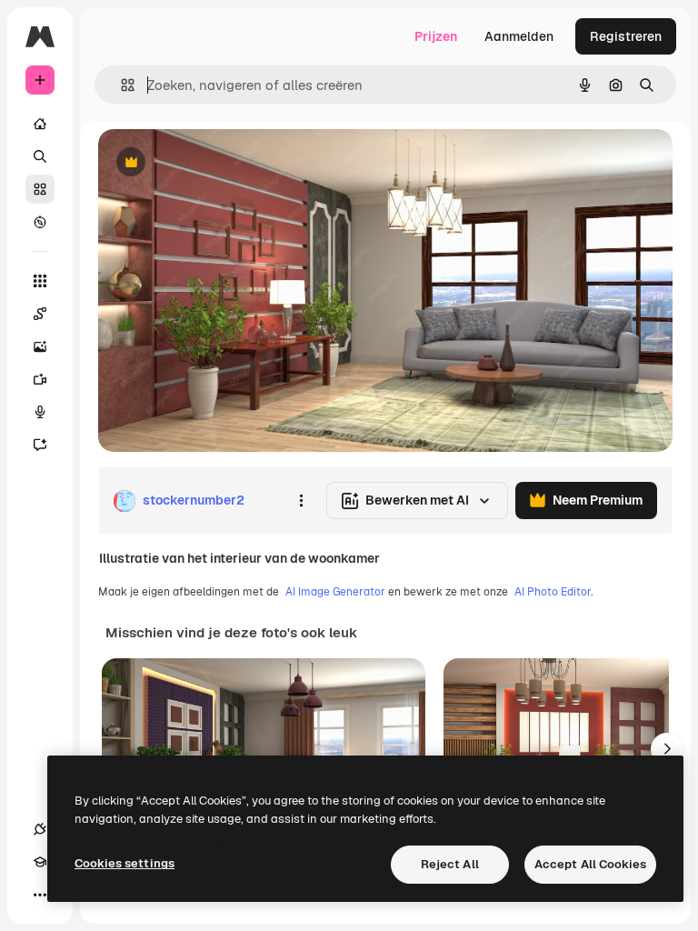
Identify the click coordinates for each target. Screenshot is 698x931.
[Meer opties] (301, 501)
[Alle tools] (40, 280)
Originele (217, 163)
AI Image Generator (335, 592)
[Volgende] (667, 749)
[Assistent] (40, 444)
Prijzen (435, 36)
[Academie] (40, 861)
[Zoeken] (40, 156)
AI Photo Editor (552, 592)
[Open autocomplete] (120, 85)
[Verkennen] (40, 221)
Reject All (450, 864)
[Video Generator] (40, 379)
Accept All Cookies (590, 864)
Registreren (626, 36)
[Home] (40, 123)
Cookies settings (124, 863)
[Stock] (40, 189)
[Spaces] (40, 313)
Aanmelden (518, 36)
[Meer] (40, 894)
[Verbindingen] (40, 829)
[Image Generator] (40, 346)
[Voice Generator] (40, 411)
